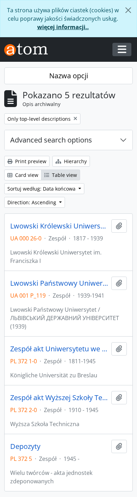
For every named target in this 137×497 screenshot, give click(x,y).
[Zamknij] (128, 10)
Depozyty (25, 446)
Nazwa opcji (68, 75)
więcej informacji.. (63, 27)
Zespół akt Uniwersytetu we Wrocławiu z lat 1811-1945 (59, 349)
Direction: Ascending (32, 202)
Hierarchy (75, 161)
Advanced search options (51, 140)
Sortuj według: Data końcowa (42, 188)
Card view (26, 175)
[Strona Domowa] (28, 50)
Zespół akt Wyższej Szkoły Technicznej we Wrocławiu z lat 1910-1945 (59, 397)
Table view (64, 175)
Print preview (30, 161)
